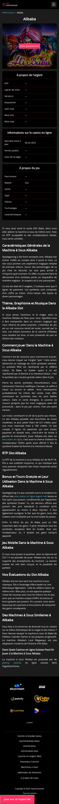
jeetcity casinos (11, 663)
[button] (17, 687)
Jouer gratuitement (29, 46)
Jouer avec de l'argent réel (17, 799)
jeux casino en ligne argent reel (30, 496)
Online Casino (8, 13)
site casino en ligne (12, 439)
